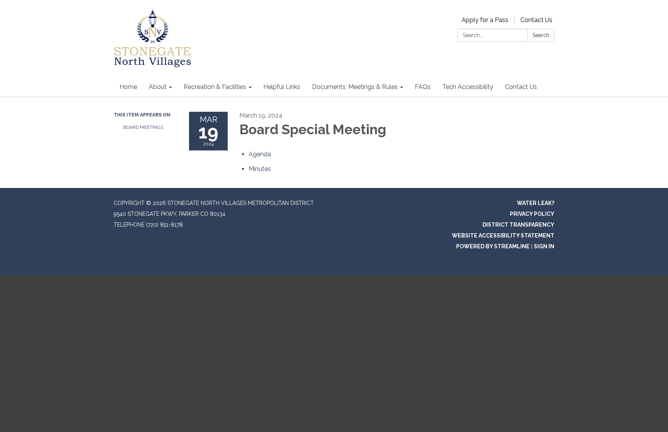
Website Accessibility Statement (503, 235)
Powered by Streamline (493, 246)
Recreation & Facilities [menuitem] (215, 86)
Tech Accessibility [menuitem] (467, 86)
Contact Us (536, 20)
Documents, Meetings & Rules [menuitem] (355, 86)
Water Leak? (535, 203)
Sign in (544, 246)
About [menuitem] (158, 86)
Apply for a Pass (485, 20)
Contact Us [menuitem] (521, 86)
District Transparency (518, 225)
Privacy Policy (532, 214)
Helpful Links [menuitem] (281, 86)
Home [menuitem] (128, 86)
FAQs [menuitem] (423, 86)
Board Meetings (143, 127)
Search (540, 35)
